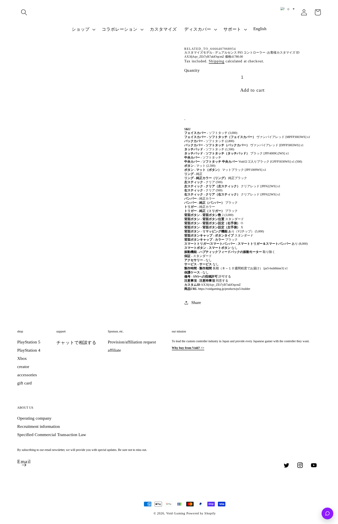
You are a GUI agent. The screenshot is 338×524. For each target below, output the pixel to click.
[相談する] (327, 513)
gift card (24, 383)
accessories (27, 374)
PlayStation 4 (28, 350)
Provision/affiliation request (132, 341)
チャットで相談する (76, 342)
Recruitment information (38, 426)
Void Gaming (175, 513)
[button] (24, 12)
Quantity (192, 70)
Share (196, 302)
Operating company (34, 418)
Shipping (216, 61)
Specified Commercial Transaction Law (51, 434)
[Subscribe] (24, 465)
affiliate (114, 350)
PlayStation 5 (28, 341)
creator (23, 366)
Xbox (22, 358)
